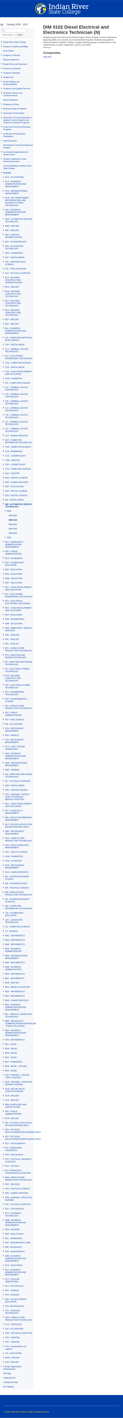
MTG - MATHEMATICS (15, 1040)
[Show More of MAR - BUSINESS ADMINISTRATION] (3, 966)
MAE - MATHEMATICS (15, 944)
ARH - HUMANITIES (14, 253)
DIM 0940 (47, 57)
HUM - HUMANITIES (14, 856)
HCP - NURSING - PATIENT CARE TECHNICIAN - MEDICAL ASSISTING (17, 796)
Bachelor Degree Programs (15, 109)
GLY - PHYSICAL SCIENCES (18, 781)
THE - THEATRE (12, 1338)
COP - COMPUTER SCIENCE (18, 447)
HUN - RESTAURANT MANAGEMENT (14, 866)
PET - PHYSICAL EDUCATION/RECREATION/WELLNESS (19, 1138)
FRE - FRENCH (12, 735)
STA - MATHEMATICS (14, 1306)
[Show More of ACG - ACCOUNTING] (3, 177)
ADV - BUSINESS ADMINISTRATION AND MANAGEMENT (15, 212)
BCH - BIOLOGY (12, 287)
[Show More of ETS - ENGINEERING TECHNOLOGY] (3, 691)
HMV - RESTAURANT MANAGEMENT (14, 832)
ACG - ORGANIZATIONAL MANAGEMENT (16, 192)
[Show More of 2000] (5, 537)
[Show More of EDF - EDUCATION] (3, 569)
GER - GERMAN (12, 770)
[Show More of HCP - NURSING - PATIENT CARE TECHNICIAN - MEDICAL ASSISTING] (3, 794)
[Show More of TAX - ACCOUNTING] (3, 1328)
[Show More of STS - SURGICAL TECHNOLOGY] (3, 1310)
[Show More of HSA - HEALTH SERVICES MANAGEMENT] (3, 845)
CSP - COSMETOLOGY (15, 465)
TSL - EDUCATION (13, 1353)
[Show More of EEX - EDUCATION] (3, 614)
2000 (9, 538)
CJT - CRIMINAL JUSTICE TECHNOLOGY (16, 430)
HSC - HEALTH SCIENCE (16, 852)
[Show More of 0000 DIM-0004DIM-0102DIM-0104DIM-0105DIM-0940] (5, 511)
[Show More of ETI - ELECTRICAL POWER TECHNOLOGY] (3, 668)
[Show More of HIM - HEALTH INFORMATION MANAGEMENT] (3, 817)
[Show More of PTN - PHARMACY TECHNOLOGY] (3, 1213)
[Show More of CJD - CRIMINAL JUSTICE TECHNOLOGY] (3, 394)
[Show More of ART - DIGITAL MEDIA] (3, 257)
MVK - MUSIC (11, 1071)
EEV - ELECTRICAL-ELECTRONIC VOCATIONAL (18, 602)
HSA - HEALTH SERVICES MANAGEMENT (17, 846)
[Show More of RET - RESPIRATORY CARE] (3, 1242)
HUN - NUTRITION (13, 861)
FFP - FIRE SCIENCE (14, 720)
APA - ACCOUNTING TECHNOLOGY (14, 247)
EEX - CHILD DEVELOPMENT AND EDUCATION (18, 609)
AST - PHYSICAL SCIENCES (18, 273)
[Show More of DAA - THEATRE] (3, 473)
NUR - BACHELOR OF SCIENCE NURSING (15, 1090)
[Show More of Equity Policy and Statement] (1, 64)
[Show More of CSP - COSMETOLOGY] (3, 464)
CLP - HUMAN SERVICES (16, 436)
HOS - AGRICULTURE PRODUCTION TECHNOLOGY (18, 839)
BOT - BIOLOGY (12, 319)
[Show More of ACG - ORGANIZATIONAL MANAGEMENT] (3, 190)
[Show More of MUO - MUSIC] (3, 1052)
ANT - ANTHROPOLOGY (16, 242)
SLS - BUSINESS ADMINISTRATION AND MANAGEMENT (15, 1272)
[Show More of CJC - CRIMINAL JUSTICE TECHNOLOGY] (3, 387)
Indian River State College (14, 42)
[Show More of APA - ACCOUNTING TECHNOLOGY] (3, 246)
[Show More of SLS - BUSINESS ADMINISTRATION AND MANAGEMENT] (3, 1269)
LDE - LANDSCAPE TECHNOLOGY (13, 921)
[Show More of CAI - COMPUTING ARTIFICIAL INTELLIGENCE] (3, 337)
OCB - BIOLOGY (12, 1096)
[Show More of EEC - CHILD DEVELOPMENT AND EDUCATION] (3, 587)
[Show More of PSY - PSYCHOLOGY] (3, 1208)
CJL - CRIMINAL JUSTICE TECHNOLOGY (16, 423)
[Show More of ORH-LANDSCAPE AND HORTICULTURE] (3, 1104)
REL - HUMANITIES (13, 1238)
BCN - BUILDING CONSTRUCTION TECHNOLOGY (13, 293)
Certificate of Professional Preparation (14, 135)
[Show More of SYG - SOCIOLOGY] (3, 1324)
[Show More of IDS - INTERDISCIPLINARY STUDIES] (3, 876)
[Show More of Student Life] (1, 77)
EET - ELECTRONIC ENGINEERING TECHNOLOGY (19, 595)
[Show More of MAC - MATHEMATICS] (3, 935)
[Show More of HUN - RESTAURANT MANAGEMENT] (3, 865)
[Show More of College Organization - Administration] (1, 1366)
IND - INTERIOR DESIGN (16, 883)
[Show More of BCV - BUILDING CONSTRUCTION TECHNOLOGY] (3, 310)
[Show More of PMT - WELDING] (3, 1184)
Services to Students (12, 69)
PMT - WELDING (12, 1184)
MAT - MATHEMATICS (15, 978)
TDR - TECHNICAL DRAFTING (18, 1333)
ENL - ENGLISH (12, 639)
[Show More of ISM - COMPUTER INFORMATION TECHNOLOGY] (3, 906)
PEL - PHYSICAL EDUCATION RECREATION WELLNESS (18, 1124)
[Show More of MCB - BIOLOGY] (3, 982)
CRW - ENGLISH (12, 460)
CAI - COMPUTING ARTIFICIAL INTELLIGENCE (18, 339)
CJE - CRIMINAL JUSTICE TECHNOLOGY (16, 402)
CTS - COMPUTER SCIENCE (18, 469)
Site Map (7, 1373)
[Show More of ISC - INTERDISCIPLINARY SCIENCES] (3, 899)
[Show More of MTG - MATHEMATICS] (3, 1039)
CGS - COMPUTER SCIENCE (18, 363)
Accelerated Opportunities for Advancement (15, 153)
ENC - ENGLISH (12, 635)
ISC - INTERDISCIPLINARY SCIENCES (17, 900)
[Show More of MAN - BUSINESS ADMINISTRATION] (3, 948)
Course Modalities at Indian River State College (17, 167)
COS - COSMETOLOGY (15, 456)
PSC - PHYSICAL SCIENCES (18, 1204)
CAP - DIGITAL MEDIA (15, 345)
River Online (8, 51)
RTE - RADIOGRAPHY (15, 1252)
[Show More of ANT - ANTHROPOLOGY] (3, 241)
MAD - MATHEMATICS (15, 940)
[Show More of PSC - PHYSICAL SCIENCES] (3, 1204)
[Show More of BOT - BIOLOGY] (3, 319)
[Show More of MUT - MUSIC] (3, 1057)
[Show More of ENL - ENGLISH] (3, 639)
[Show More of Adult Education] (1, 140)
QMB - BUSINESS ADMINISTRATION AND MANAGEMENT (15, 1222)
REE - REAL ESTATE (14, 1234)
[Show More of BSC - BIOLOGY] (3, 323)
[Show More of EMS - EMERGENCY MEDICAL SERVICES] (3, 628)
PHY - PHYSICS (12, 1166)
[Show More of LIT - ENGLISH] (3, 931)
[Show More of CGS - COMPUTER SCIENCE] (3, 362)
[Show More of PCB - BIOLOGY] (3, 1118)
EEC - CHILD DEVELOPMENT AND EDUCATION (18, 588)
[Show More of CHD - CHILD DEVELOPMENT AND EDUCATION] (3, 371)
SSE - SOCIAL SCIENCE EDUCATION (16, 1300)
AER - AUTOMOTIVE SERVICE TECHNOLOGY (18, 220)
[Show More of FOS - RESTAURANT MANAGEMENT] (3, 728)
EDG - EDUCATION (13, 574)
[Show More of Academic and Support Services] (1, 88)
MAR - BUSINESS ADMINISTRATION (13, 968)
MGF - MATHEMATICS (15, 992)
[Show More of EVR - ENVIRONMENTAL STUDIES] (3, 698)
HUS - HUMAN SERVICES (16, 872)
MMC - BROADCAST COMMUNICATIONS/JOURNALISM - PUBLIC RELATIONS (19, 1023)
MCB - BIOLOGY (12, 983)
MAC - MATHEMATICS (15, 936)
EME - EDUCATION (13, 624)
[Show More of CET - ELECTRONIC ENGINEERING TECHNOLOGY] (3, 355)
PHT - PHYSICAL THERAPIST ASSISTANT (18, 1160)
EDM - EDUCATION (13, 578)
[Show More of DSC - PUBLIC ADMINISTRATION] (3, 551)
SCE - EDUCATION (13, 1265)
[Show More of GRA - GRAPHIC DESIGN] (3, 789)
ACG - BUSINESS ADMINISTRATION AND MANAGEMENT (15, 184)
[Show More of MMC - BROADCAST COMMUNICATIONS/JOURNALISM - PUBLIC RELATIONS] (3, 1021)
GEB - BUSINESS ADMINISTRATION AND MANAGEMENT (15, 756)
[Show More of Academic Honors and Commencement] (1, 93)
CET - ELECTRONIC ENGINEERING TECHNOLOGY (19, 357)
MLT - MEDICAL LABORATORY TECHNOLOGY (19, 1015)
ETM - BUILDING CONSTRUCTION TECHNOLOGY (13, 678)
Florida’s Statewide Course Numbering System (14, 160)
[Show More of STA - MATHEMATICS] (3, 1306)
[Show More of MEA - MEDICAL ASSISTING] (3, 987)
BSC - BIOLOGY (12, 324)
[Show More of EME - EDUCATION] (3, 623)
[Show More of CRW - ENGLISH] (3, 460)
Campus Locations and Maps (15, 47)
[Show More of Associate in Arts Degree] (1, 113)
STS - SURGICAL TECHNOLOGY (12, 1312)
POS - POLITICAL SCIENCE (17, 1189)
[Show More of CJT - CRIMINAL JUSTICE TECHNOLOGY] (3, 428)
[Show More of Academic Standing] (1, 72)
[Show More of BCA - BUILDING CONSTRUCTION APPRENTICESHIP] (3, 277)
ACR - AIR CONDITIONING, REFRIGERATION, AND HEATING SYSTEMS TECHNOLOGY (17, 201)
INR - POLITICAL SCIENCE (17, 888)
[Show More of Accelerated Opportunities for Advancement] (1, 152)
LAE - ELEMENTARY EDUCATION (14, 914)
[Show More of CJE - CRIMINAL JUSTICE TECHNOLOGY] (3, 401)
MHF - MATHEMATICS (15, 996)
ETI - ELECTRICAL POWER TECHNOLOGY (17, 670)
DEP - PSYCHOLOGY (14, 487)
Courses (7, 173)
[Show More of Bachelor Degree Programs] (1, 108)
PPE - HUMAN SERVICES (16, 1193)
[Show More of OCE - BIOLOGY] (3, 1100)
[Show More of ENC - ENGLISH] (3, 634)
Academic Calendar (11, 55)
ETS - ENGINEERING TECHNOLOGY (14, 693)
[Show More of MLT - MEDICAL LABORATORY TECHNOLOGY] (3, 1014)
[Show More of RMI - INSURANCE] (3, 1247)
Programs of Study (11, 104)
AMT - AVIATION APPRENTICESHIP (13, 236)
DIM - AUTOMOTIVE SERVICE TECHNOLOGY (18, 505)
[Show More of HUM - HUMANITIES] (3, 856)
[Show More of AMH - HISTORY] (3, 226)
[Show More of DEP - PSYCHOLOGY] (3, 486)
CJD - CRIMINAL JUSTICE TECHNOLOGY (16, 395)
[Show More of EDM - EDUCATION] (3, 578)
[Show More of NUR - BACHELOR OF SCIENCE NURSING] (3, 1088)
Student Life (8, 77)
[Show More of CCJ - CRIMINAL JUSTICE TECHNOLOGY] (3, 349)
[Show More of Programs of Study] (1, 104)
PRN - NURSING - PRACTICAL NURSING (18, 1199)
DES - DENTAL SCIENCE (16, 495)
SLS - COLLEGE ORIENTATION (12, 1280)
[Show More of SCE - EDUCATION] (3, 1265)
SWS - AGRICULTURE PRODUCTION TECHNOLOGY (18, 1318)
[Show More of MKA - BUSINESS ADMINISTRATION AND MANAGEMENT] (3, 1004)
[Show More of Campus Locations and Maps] (1, 46)
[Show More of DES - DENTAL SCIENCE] (3, 495)
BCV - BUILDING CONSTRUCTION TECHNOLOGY (13, 312)
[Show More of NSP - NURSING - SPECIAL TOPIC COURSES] (3, 1075)
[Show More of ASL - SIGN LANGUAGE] (3, 268)
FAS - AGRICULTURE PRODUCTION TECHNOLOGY (18, 707)
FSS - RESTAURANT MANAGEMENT (14, 741)
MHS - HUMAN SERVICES (17, 1000)
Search (19, 35)
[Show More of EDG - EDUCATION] (3, 574)
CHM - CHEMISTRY (14, 379)
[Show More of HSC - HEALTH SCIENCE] (3, 852)
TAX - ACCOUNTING (14, 1329)
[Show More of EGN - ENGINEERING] (3, 619)
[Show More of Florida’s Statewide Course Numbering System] (1, 159)
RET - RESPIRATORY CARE (18, 1243)
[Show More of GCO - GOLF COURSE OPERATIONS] (3, 746)
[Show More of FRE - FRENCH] (3, 735)
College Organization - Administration (12, 1368)
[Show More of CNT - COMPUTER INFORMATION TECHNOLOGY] (3, 440)
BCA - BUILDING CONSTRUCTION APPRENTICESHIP (13, 280)
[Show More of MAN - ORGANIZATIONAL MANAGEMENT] (3, 955)
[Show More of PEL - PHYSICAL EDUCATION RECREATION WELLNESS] (3, 1122)
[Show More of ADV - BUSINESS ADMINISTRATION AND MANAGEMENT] (3, 209)
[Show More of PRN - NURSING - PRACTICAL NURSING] (3, 1197)
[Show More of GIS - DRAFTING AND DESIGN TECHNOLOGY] (3, 774)
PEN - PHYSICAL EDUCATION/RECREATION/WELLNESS (19, 1131)
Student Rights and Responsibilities (11, 83)
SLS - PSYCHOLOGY (14, 1286)
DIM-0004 (13, 516)
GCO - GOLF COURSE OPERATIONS (15, 748)
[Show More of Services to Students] (1, 68)
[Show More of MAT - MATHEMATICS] (3, 978)
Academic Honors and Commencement (12, 94)
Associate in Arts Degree (13, 113)
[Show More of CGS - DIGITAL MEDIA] (3, 367)
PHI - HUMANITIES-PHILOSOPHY (13, 1149)
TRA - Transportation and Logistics (15, 1347)
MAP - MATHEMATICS (15, 963)
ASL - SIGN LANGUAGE (15, 269)
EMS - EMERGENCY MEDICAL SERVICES (18, 629)
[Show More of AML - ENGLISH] (3, 230)
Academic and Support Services (17, 89)
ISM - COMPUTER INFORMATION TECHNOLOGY (18, 907)
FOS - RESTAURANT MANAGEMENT (14, 729)
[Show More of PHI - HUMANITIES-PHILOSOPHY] (3, 1147)
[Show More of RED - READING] (3, 1229)
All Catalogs (8, 1387)
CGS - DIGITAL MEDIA (15, 367)
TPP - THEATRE (12, 1342)
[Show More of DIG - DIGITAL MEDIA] (3, 499)
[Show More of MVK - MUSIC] (3, 1070)
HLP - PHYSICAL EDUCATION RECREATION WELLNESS (18, 825)
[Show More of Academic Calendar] (1, 55)
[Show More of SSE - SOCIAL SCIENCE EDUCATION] (3, 1299)
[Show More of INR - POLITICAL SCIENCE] (3, 887)
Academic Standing (11, 73)
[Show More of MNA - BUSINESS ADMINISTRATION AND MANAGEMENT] (3, 1030)
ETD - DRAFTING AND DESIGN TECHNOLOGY (16, 656)
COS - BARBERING (13, 451)
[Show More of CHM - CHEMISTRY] (3, 378)
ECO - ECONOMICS (14, 558)
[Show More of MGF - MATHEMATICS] (3, 991)
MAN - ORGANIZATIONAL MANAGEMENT (16, 957)
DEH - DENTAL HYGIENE (16, 478)
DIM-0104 (13, 524)
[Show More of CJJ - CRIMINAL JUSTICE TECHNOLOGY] (3, 408)
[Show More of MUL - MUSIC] (3, 1044)
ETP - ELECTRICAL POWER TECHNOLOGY (17, 686)
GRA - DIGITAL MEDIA (15, 786)
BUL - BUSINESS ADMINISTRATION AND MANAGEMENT (15, 330)
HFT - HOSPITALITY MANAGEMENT (14, 812)
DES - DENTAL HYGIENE (16, 491)
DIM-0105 (13, 529)
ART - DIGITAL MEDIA (14, 257)
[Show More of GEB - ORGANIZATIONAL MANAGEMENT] (3, 762)
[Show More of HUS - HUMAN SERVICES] (3, 872)
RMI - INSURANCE (13, 1247)
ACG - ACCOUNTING (14, 177)
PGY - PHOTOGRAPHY (15, 1144)
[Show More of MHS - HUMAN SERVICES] (3, 1000)
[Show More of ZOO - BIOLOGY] (3, 1362)
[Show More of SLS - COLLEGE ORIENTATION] (3, 1279)
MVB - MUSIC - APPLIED (16, 1066)
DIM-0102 (13, 520)
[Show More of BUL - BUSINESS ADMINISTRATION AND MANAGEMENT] (3, 328)
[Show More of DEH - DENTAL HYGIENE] (3, 477)
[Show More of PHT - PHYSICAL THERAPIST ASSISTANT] (3, 1159)
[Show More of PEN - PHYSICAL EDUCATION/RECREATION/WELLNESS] (3, 1129)
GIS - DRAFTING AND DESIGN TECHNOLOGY (18, 775)
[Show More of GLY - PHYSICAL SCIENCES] (3, 781)
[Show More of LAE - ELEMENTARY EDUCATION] (3, 912)
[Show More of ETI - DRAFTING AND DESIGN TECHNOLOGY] (3, 661)
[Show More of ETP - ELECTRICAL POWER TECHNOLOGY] (3, 685)
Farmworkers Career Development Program (18, 146)
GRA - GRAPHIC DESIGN (16, 790)
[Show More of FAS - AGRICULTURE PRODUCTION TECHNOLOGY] (3, 705)
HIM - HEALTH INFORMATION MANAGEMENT (18, 818)
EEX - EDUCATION (13, 615)
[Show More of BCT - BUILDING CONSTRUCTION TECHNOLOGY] (3, 300)
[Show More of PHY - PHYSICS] (3, 1166)
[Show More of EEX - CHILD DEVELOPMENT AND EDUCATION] (3, 607)
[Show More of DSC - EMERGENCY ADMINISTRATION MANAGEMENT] (3, 542)
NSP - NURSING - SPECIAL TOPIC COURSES (17, 1076)
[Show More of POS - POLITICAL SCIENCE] (3, 1188)
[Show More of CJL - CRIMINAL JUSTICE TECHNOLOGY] (3, 421)
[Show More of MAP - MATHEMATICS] (3, 962)
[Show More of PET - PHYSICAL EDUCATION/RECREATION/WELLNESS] (3, 1136)
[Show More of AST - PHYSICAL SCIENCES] (3, 273)
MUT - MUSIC (11, 1057)
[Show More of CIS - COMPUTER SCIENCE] (3, 382)
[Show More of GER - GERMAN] (3, 769)
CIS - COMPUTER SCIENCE (17, 383)
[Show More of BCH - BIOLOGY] (3, 286)
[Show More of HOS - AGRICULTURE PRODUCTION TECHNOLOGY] (3, 838)
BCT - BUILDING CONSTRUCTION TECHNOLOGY (13, 303)
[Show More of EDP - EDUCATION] (3, 582)
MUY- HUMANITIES (13, 1062)
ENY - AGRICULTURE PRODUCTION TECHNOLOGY (18, 649)
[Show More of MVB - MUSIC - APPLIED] (3, 1066)
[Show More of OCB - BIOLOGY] (3, 1095)
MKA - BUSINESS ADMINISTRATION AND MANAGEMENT (15, 1007)
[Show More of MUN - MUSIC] (3, 1048)
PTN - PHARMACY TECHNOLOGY (13, 1214)
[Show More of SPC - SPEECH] (3, 1290)
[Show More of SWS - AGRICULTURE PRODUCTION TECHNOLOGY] (3, 1317)
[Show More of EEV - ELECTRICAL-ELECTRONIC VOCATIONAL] (3, 600)
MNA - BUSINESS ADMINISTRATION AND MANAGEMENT (15, 1033)
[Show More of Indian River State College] (1, 42)
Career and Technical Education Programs (17, 128)
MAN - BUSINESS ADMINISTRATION (13, 950)
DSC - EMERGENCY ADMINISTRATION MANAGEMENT (14, 544)
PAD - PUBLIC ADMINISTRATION (13, 1112)
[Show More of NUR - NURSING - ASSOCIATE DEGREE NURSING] (3, 1081)
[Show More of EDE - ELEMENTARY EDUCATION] (3, 562)
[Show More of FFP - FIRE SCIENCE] (3, 719)
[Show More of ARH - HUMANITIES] (3, 253)
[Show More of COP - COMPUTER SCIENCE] (3, 446)
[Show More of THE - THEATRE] (3, 1337)
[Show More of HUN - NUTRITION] (3, 860)
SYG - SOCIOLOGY (13, 1324)
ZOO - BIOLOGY (12, 1362)
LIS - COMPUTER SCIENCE (17, 927)
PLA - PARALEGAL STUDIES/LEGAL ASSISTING (18, 1171)
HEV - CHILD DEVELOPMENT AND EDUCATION (18, 805)
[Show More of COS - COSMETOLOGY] (3, 455)
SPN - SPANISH (12, 1295)
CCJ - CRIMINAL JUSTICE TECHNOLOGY (16, 350)
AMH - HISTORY (12, 226)
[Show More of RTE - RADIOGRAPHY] (3, 1251)
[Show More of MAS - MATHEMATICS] (3, 973)
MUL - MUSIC (11, 1044)
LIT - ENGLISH (11, 931)
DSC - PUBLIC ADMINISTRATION (13, 552)
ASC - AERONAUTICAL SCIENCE (15, 263)
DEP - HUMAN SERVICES (16, 482)
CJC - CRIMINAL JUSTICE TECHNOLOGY (16, 388)
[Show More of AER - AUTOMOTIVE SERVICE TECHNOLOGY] (3, 219)
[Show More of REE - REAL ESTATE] (3, 1233)
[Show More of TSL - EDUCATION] (3, 1353)
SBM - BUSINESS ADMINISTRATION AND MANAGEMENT (15, 1258)
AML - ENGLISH (12, 230)
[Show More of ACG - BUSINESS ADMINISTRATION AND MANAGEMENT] (3, 181)
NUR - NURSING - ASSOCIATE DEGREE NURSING (18, 1083)
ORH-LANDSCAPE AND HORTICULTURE (16, 1106)
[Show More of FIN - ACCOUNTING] (3, 724)
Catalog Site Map (10, 1382)
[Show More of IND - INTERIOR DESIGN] (3, 883)
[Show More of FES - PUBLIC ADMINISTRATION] (3, 712)
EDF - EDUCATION (13, 570)
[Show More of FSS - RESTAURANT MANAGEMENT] (3, 739)
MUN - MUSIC (11, 1049)
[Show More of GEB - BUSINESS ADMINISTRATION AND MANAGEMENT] (3, 753)
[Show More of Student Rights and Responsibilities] (1, 81)
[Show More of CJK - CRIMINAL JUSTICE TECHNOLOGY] (3, 414)
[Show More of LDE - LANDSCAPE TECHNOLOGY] (3, 919)
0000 (9, 511)
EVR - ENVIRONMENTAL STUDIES (16, 700)
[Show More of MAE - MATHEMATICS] (3, 944)
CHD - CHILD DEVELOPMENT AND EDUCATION (18, 373)
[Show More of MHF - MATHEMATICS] (3, 995)
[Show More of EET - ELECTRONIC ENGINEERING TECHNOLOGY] (3, 594)
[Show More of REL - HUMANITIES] (3, 1238)
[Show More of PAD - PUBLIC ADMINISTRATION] (3, 1111)
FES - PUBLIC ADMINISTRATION (13, 714)
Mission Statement (11, 60)
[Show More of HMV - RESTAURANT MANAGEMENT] (3, 831)
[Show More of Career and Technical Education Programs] (1, 126)
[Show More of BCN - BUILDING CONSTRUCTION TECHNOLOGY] (3, 291)
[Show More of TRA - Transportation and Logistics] (3, 1346)
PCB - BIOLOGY (12, 1118)
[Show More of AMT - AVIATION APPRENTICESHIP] (3, 234)
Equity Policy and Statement (15, 64)
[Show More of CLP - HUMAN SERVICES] (3, 435)
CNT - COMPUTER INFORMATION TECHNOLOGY (18, 441)
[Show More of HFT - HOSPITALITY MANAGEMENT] (3, 810)
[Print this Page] (2, 25)
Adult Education (10, 141)
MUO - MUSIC (11, 1053)
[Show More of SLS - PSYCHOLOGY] (3, 1286)
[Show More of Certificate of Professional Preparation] (1, 133)
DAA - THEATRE (12, 473)
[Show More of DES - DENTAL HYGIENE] (3, 491)
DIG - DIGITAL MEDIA (14, 500)
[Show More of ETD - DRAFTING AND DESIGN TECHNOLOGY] (3, 655)
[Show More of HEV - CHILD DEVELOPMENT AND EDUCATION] (3, 803)
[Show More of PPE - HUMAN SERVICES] (3, 1193)
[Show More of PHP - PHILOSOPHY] (3, 1154)
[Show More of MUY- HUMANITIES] (3, 1061)
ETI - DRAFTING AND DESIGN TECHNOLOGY (18, 663)
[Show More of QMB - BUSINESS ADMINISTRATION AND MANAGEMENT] (3, 1220)
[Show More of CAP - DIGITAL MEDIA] (3, 344)
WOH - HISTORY (12, 1358)
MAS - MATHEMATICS (15, 974)
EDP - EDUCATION (13, 583)
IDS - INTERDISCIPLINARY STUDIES (17, 878)
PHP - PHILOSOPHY (14, 1155)
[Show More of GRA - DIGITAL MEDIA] (3, 785)
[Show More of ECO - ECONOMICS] (3, 558)
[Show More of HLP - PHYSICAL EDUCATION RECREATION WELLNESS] (3, 824)
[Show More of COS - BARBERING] (3, 451)
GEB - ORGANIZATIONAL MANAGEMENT (16, 764)
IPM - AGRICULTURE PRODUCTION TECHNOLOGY (18, 893)
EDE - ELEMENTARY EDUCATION (14, 564)
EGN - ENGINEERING (14, 619)
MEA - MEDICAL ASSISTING (17, 987)
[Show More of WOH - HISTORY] (3, 1357)
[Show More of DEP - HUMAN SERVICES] (3, 482)
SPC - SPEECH (12, 1290)
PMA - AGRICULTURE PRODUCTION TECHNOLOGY (18, 1178)
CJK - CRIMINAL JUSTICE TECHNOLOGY (16, 416)
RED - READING (12, 1230)
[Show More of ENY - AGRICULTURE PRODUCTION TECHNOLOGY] (3, 648)
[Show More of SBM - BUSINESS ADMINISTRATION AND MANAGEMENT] (3, 1256)
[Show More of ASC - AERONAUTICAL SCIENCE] (3, 261)
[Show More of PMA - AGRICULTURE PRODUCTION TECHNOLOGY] (3, 1177)
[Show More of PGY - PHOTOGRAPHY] (3, 1143)
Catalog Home (9, 1378)
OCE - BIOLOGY (12, 1100)
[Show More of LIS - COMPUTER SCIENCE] (3, 926)
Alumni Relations (10, 100)
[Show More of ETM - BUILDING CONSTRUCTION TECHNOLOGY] (3, 675)
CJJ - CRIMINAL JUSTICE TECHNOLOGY (16, 409)
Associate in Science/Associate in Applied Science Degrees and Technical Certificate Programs (17, 120)
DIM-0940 (13, 533)
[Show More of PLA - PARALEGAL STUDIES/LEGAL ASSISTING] (3, 1170)
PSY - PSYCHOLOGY (14, 1209)
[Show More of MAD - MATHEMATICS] (3, 940)
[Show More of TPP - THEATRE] (3, 1342)
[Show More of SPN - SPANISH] (3, 1294)
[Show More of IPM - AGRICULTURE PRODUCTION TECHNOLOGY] (3, 892)
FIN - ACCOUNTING (14, 724)
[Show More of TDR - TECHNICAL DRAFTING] (3, 1333)
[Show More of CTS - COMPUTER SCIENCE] (3, 468)
